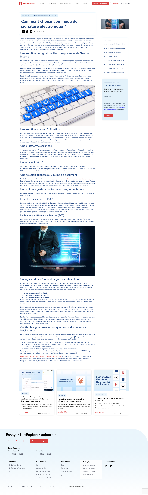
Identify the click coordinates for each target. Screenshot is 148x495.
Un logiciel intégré (111, 56)
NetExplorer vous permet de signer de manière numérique (40, 356)
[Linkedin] (106, 466)
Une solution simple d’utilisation (115, 48)
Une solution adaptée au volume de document (116, 60)
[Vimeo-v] (111, 466)
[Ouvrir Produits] (45, 4)
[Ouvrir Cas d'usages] (57, 4)
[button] (39, 15)
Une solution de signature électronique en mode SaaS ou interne (116, 44)
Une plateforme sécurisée (113, 52)
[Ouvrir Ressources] (72, 4)
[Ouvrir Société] (80, 4)
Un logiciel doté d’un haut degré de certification (116, 68)
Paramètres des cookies (76, 487)
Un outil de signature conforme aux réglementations (116, 64)
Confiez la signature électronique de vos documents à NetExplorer (116, 72)
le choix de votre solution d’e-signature (80, 179)
